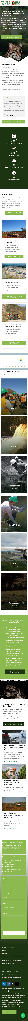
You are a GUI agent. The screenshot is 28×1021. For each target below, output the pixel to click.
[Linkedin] (4, 984)
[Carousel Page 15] (24, 366)
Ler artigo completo (10, 761)
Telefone (5, 903)
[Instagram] (13, 984)
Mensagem (6, 913)
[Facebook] (8, 984)
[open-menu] (25, 3)
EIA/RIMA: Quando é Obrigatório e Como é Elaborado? (11, 782)
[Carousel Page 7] (12, 366)
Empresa (5, 883)
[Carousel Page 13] (21, 366)
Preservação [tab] (8, 115)
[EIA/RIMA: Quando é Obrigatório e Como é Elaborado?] (14, 771)
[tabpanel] (14, 106)
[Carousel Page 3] (6, 366)
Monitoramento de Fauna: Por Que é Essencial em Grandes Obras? (14, 748)
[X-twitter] (17, 984)
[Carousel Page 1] (3, 366)
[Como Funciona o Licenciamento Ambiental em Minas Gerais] (14, 804)
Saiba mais (13, 410)
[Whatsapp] (23, 1015)
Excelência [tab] (7, 98)
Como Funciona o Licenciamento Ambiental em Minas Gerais (14, 815)
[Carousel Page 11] (18, 366)
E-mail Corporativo (8, 893)
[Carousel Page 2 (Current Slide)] (5, 366)
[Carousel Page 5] (9, 366)
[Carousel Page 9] (15, 366)
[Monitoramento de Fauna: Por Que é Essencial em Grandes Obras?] (14, 737)
